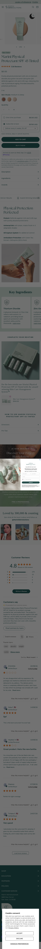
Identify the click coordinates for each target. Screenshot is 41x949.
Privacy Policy (13, 928)
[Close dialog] (40, 459)
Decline (19, 939)
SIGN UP (31, 482)
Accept (19, 933)
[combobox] (23, 479)
